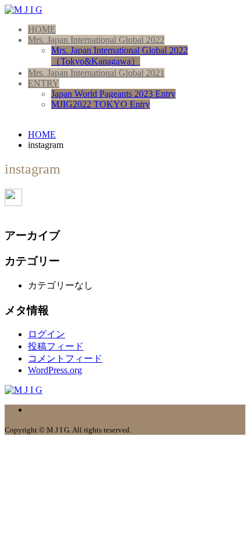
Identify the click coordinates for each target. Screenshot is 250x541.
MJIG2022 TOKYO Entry (100, 104)
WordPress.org (55, 370)
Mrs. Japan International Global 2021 (96, 73)
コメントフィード (65, 358)
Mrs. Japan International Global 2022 (96, 40)
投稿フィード (56, 346)
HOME (42, 29)
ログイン (46, 334)
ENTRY (43, 83)
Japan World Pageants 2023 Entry (113, 94)
